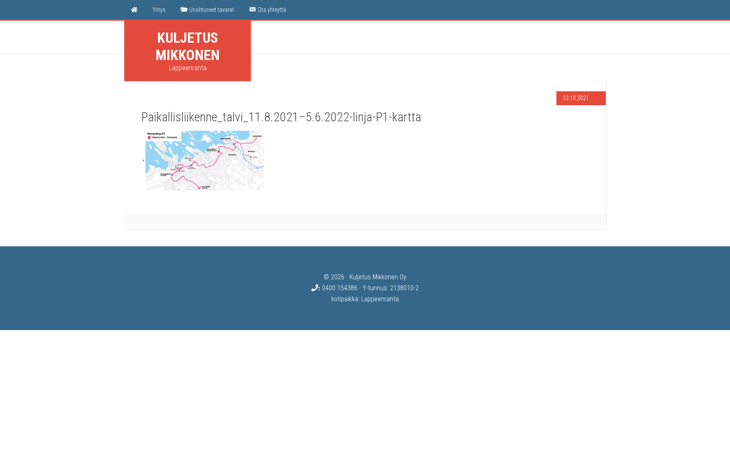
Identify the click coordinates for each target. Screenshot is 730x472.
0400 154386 (338, 288)
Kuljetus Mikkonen (187, 46)
